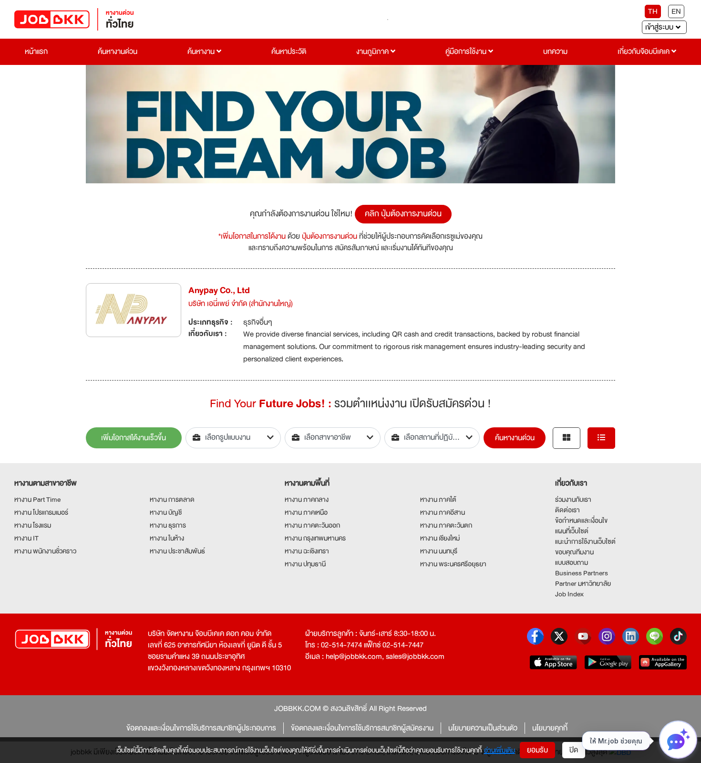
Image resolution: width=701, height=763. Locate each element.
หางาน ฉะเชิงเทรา (307, 551)
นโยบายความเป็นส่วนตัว (482, 728)
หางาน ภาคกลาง (307, 499)
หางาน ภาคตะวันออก (312, 525)
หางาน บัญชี (166, 512)
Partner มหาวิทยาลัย (583, 583)
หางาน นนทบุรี (438, 551)
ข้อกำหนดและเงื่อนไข (581, 520)
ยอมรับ (537, 750)
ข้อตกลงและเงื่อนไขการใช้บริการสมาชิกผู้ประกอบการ (201, 728)
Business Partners (581, 573)
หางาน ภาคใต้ (438, 499)
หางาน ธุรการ (168, 525)
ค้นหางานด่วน (117, 51)
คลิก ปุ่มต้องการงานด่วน (403, 214)
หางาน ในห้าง (167, 538)
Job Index (569, 594)
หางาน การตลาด (172, 499)
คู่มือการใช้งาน (466, 51)
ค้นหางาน (201, 51)
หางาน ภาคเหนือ (306, 512)
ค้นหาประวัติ (288, 51)
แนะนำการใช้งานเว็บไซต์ (585, 541)
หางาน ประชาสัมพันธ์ (177, 551)
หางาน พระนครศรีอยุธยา (453, 564)
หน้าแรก (36, 51)
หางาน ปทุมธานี (305, 564)
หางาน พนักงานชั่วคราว (45, 551)
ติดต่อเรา (567, 510)
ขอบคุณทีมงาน (574, 552)
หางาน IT (26, 538)
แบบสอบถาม (571, 562)
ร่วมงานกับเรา (573, 499)
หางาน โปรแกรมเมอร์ (41, 512)
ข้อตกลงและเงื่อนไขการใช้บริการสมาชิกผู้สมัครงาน (362, 728)
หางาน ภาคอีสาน (442, 512)
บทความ (555, 51)
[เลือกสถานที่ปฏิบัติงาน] (432, 437)
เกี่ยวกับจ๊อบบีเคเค (644, 51)
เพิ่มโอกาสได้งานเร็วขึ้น (133, 438)
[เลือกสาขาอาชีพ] (333, 437)
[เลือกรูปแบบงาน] (233, 437)
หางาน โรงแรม (32, 525)
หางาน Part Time (37, 499)
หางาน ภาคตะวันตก (446, 525)
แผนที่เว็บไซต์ (571, 531)
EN (676, 11)
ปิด (573, 750)
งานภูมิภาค (373, 51)
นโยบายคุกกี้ (549, 728)
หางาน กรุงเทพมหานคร (315, 538)
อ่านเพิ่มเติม (499, 750)
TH (653, 11)
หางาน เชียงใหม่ (440, 538)
